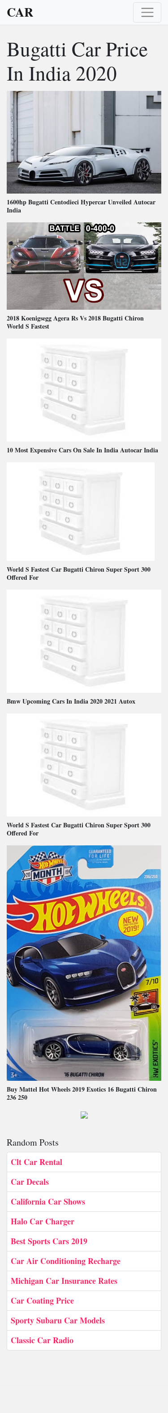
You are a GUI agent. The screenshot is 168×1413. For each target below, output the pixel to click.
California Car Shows (48, 1201)
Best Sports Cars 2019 (49, 1241)
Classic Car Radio (42, 1340)
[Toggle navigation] (147, 12)
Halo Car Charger (42, 1221)
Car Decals (30, 1181)
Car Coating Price (42, 1300)
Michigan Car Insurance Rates (64, 1281)
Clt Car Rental (36, 1162)
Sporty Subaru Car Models (58, 1320)
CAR (20, 12)
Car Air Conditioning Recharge (66, 1261)
